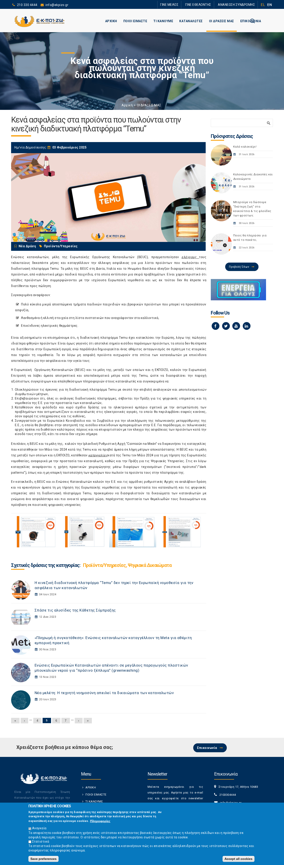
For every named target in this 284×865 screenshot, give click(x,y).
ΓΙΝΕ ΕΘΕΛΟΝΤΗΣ (206, 4)
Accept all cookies (238, 859)
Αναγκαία (39, 828)
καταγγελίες (98, 455)
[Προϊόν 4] (181, 531)
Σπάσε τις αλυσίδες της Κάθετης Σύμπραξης (75, 610)
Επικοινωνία (207, 748)
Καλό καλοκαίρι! (245, 146)
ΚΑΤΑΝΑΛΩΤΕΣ (191, 21)
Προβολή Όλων (239, 266)
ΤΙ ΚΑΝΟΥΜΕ (163, 21)
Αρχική (127, 105)
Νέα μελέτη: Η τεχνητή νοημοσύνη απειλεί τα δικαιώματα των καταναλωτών (104, 693)
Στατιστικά (40, 841)
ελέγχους (188, 257)
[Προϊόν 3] (132, 531)
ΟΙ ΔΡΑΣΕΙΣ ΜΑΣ (221, 21)
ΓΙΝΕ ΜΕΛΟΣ (182, 4)
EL (263, 5)
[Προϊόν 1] (35, 531)
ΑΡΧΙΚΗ (111, 21)
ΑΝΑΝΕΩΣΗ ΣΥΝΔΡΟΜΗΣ (239, 4)
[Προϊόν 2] (84, 531)
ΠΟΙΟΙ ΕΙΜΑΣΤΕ (135, 21)
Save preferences (43, 859)
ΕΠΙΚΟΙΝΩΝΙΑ (250, 21)
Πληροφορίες (100, 821)
